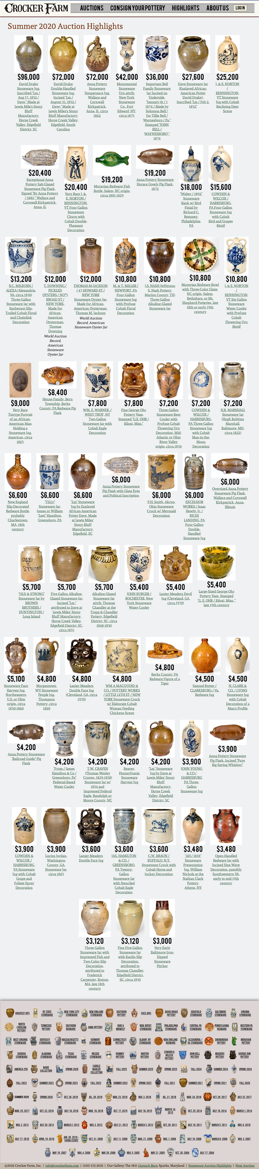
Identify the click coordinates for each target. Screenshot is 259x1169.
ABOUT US (217, 7)
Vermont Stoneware (95, 1041)
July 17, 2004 (207, 1152)
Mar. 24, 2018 (194, 1097)
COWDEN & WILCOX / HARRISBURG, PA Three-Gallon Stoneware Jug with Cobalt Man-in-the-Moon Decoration (200, 428)
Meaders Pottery (219, 1055)
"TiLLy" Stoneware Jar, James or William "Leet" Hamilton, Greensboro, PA (50, 511)
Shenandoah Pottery (221, 1041)
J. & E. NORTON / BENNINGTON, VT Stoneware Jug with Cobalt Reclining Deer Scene (227, 97)
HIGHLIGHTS (185, 7)
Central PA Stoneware (196, 1027)
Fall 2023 (21, 1083)
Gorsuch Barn (147, 1165)
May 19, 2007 (59, 1152)
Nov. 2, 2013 (22, 1125)
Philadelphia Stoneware (171, 1027)
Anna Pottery (95, 1027)
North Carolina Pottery (21, 1027)
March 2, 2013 (71, 1125)
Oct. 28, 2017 (220, 1097)
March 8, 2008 (219, 1139)
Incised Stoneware (95, 1055)
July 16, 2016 (71, 1111)
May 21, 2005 (158, 1152)
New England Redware (170, 1041)
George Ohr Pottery (245, 1055)
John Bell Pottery (195, 1055)
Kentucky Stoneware (45, 1041)
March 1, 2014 (244, 1111)
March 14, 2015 (170, 1111)
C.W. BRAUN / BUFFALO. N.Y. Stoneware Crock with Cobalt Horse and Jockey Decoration (159, 865)
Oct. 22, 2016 (47, 1111)
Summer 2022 (120, 1083)
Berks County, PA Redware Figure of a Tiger (165, 678)
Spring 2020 (46, 1097)
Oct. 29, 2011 (170, 1125)
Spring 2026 (72, 1069)
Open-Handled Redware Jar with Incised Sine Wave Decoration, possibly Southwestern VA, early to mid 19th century (226, 869)
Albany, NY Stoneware (145, 1041)
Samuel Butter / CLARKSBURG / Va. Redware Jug (204, 690)
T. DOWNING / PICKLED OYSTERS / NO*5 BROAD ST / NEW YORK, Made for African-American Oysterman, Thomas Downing (55, 308)
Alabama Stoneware (46, 1055)
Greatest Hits (22, 1013)
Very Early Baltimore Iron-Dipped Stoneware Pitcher (162, 957)
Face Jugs (146, 1013)
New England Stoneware (96, 1013)
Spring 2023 (71, 1083)
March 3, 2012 (145, 1125)
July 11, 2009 (120, 1139)
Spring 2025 (170, 1069)
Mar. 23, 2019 (120, 1097)
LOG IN (240, 7)
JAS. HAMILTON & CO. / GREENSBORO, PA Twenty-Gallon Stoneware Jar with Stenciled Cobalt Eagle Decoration (123, 874)
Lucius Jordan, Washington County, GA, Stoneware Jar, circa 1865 (56, 865)
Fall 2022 (96, 1083)
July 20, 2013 (47, 1125)
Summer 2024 (221, 1069)
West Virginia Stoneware (20, 1041)
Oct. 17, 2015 (120, 1111)
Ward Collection (46, 1069)
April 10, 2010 (46, 1139)
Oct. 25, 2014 (195, 1111)
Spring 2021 (220, 1083)
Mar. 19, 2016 (96, 1111)
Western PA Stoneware (246, 1027)
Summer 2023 (46, 1083)
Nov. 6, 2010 (244, 1125)
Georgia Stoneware (21, 1055)
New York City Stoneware (71, 1013)
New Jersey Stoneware (145, 1027)
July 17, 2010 (22, 1139)
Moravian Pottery (246, 1041)
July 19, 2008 (194, 1139)
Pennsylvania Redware (222, 1027)
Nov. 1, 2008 (169, 1139)
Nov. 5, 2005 (133, 1152)
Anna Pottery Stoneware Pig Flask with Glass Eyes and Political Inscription (121, 490)
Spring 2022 (145, 1083)
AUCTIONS (92, 7)
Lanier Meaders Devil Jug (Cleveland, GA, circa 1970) (175, 598)
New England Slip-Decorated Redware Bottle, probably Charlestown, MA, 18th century (18, 515)
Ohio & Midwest (120, 1027)
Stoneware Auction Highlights (210, 1165)
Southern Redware (71, 1027)
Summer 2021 (195, 1083)
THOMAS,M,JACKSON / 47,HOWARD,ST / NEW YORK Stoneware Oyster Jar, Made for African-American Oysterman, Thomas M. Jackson (91, 299)
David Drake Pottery (171, 1013)
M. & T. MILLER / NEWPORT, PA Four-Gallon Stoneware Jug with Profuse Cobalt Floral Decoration (125, 299)
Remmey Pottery (120, 1055)
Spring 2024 (245, 1069)
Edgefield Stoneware (196, 1013)
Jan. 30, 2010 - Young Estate (71, 1138)
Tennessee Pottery (46, 1027)
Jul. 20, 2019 (95, 1097)
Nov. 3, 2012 (96, 1125)
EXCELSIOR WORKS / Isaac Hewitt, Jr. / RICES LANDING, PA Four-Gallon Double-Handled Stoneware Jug (194, 520)
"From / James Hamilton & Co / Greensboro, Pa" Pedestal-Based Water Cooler (64, 778)
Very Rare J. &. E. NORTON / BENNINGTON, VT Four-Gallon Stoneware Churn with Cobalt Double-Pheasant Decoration (76, 212)
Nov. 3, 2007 (244, 1139)
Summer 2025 (146, 1069)
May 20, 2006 (108, 1152)
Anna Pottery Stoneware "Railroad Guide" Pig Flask (26, 758)
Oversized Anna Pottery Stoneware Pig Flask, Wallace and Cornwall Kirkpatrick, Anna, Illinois (230, 498)
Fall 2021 (169, 1083)
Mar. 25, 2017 (22, 1111)
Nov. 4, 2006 (84, 1152)
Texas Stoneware (71, 1055)
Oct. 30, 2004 (182, 1152)
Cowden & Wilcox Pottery (169, 1055)
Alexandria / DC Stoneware (195, 1041)
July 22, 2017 (245, 1097)
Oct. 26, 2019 (71, 1097)
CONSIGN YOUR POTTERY (137, 7)
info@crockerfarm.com (62, 1165)
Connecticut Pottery (119, 1041)
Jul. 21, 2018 (169, 1097)
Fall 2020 (244, 1083)
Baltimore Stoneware (220, 1013)
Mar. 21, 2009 (145, 1139)
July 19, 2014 (220, 1111)
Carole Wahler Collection (96, 1069)
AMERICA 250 (21, 1069)
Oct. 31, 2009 (96, 1139)
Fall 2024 (196, 1069)
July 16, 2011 (195, 1125)
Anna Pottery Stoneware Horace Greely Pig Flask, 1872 (155, 184)
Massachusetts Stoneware (70, 1041)
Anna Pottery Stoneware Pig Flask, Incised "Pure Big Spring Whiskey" (227, 760)
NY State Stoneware (47, 1013)
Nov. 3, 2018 (144, 1097)
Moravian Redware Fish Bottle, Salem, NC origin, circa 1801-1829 (112, 190)
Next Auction (244, 1165)
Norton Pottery (144, 1055)
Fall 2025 (121, 1069)
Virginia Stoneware (245, 1013)
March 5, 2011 (219, 1125)
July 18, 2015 (145, 1111)
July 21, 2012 (121, 1125)
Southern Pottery (121, 1013)
